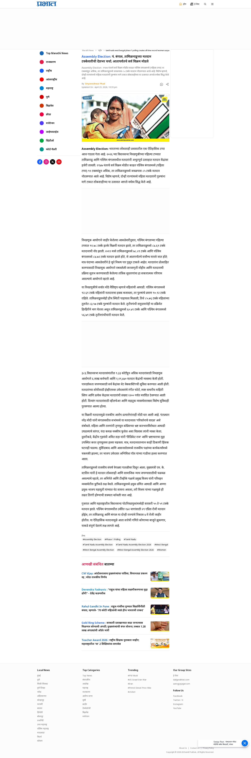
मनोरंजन (86, 716)
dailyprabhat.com (181, 679)
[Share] (167, 84)
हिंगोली (40, 712)
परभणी (40, 704)
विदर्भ (39, 736)
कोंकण (39, 740)
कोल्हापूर (40, 700)
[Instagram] (46, 161)
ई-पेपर (175, 675)
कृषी (84, 700)
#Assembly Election (92, 539)
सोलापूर (40, 716)
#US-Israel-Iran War (137, 679)
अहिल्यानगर (41, 696)
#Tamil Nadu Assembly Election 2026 (133, 544)
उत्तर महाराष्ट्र (42, 724)
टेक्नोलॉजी (87, 708)
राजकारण (86, 691)
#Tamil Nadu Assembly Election (98, 544)
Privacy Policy (208, 748)
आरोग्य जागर (88, 696)
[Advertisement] (125, 28)
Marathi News (88, 50)
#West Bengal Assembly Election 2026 (135, 549)
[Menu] (212, 4)
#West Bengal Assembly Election (98, 549)
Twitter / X (178, 700)
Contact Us (194, 748)
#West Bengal (161, 544)
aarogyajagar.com (181, 683)
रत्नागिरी (40, 720)
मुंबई (39, 675)
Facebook (177, 696)
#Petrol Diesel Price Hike (139, 687)
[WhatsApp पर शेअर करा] (161, 84)
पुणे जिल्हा (41, 687)
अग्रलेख (85, 683)
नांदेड (39, 691)
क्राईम (85, 704)
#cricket (131, 691)
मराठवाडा (41, 732)
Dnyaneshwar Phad (95, 83)
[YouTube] (59, 161)
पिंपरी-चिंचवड (42, 683)
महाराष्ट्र (85, 687)
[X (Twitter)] (52, 161)
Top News (87, 675)
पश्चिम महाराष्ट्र (43, 728)
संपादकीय (86, 679)
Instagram (178, 704)
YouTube (177, 708)
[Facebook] (39, 161)
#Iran (130, 683)
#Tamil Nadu (130, 539)
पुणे (38, 679)
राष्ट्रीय (100, 50)
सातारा (39, 708)
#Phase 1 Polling (112, 539)
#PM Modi (133, 675)
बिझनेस (85, 712)
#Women (161, 549)
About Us (183, 748)
